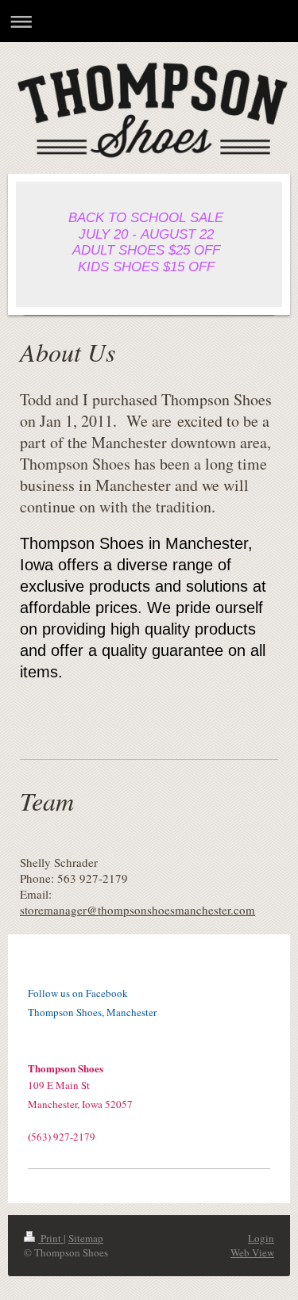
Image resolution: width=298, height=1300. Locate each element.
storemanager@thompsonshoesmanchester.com (137, 910)
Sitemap (85, 1238)
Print (51, 1238)
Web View (252, 1252)
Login (261, 1238)
